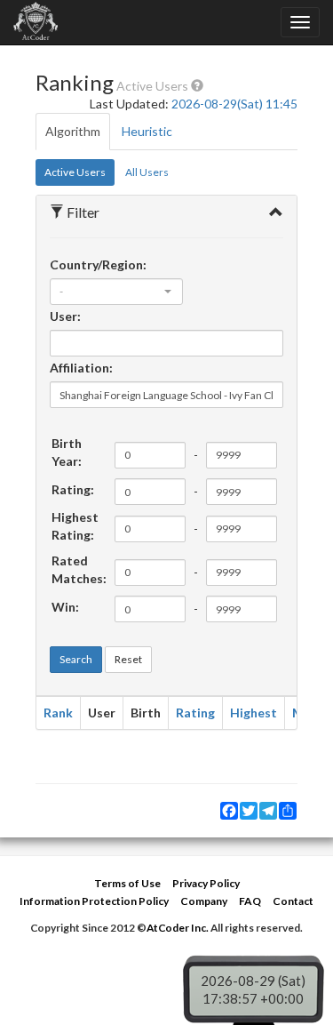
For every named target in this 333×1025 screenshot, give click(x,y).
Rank (58, 712)
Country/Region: (98, 264)
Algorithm (72, 131)
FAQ (250, 901)
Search (75, 659)
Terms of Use (127, 883)
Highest (253, 712)
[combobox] (116, 291)
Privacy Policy (206, 883)
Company (203, 901)
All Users (147, 172)
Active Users (75, 172)
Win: (65, 606)
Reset (128, 659)
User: (65, 316)
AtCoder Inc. (178, 927)
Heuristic (147, 131)
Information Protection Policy (94, 901)
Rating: (73, 489)
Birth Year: (67, 452)
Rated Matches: (79, 569)
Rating (195, 712)
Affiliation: (81, 367)
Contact (293, 901)
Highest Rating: (75, 525)
